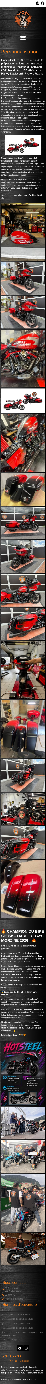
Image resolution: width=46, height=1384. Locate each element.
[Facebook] (20, 1348)
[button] (23, 37)
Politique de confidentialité (18, 1361)
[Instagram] (26, 1348)
